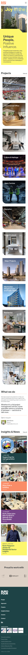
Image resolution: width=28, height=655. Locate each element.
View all (25, 73)
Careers (3, 614)
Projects (3, 607)
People (3, 599)
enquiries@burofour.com (12, 423)
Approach (3, 603)
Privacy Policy (4, 639)
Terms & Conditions (5, 637)
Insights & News (5, 611)
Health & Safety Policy (6, 641)
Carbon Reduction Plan (6, 646)
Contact (3, 618)
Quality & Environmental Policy (8, 643)
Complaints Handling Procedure (8, 648)
